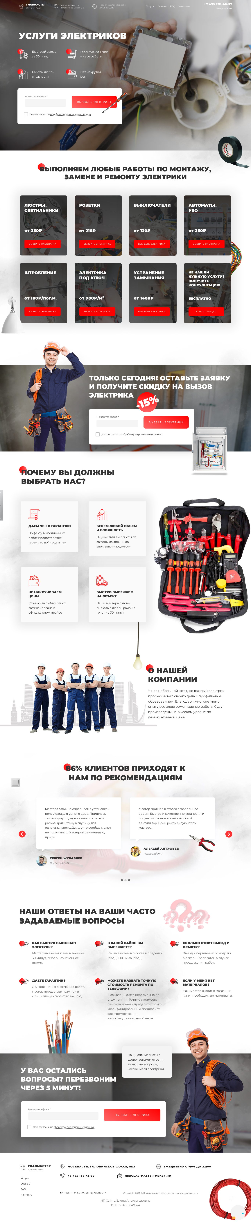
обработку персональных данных (70, 114)
